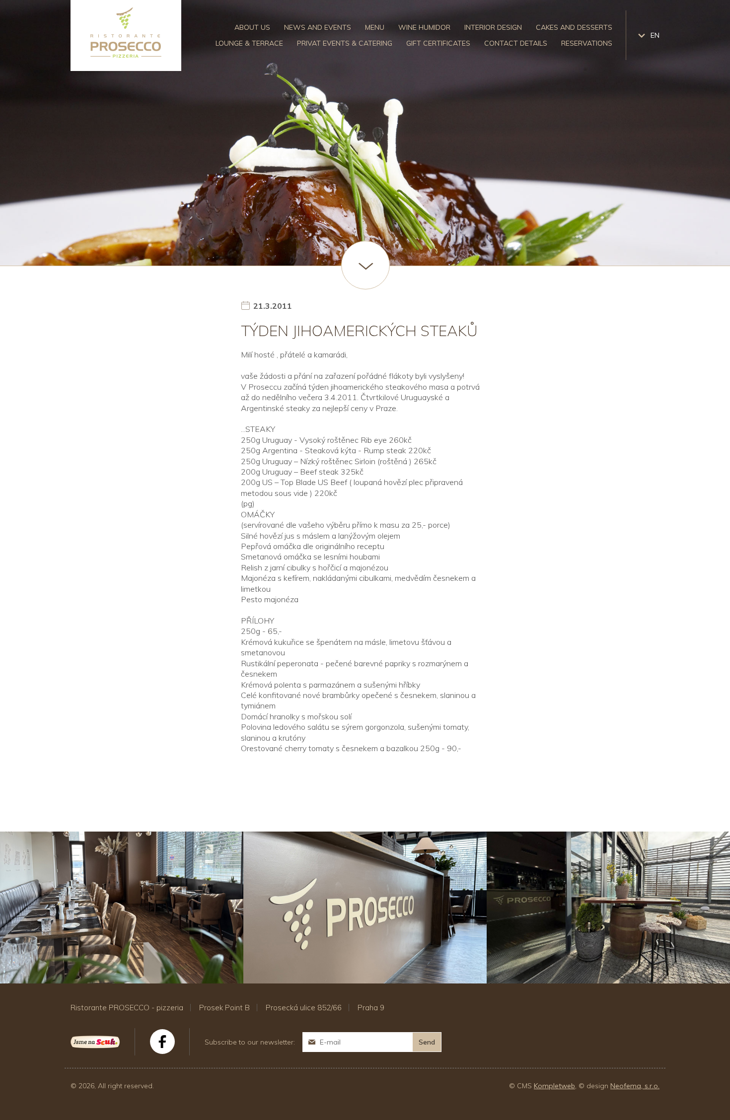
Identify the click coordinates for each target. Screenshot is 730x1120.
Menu (374, 27)
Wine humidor (424, 27)
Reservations (586, 43)
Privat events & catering (344, 43)
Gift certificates (438, 43)
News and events (317, 27)
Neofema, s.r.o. (634, 1085)
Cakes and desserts (574, 27)
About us (252, 27)
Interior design (493, 27)
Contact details (515, 43)
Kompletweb (554, 1085)
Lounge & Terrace (249, 43)
